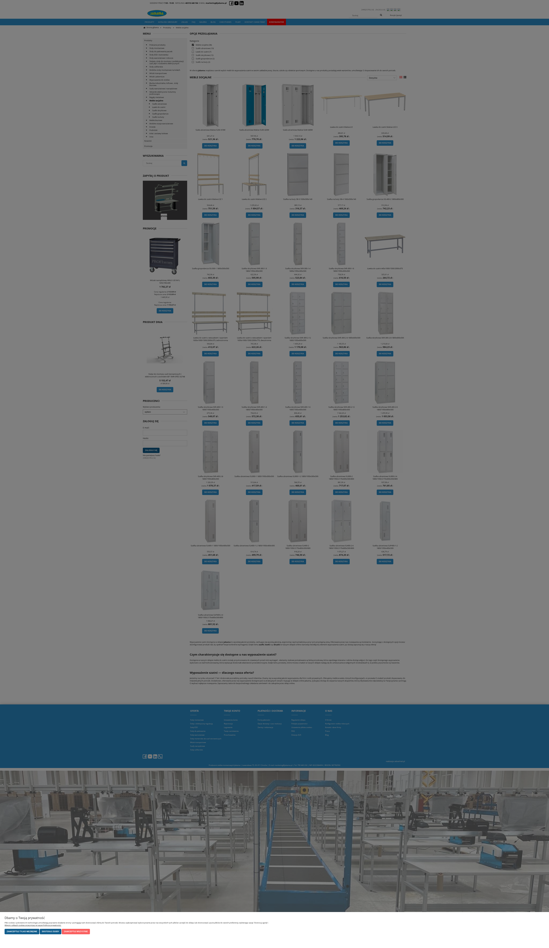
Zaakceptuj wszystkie (76, 931)
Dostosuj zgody (50, 931)
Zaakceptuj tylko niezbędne (22, 931)
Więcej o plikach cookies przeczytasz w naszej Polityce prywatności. (33, 925)
